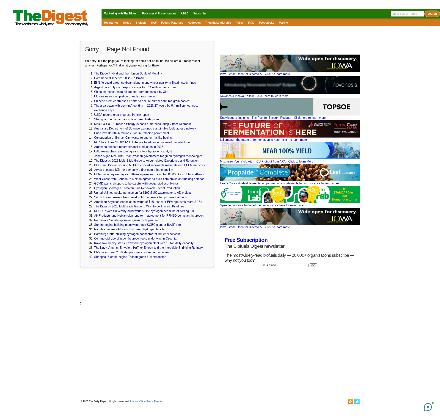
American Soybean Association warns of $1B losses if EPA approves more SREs (148, 202)
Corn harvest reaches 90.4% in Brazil (119, 78)
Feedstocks (266, 22)
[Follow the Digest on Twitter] (357, 401)
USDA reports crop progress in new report (121, 114)
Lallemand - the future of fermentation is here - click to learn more (263, 139)
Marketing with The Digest (121, 13)
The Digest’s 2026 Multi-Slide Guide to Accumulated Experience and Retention (146, 160)
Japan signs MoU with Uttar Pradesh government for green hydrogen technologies (148, 156)
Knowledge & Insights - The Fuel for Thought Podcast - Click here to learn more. (273, 117)
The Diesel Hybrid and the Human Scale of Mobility (128, 73)
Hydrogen (194, 22)
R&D (251, 22)
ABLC (185, 13)
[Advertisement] (220, 351)
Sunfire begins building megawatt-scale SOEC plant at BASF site (137, 224)
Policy (240, 22)
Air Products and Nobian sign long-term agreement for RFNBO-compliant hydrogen (149, 215)
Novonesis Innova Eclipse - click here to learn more (254, 96)
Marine (283, 22)
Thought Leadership (218, 22)
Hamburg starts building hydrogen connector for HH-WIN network (137, 234)
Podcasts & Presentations (159, 13)
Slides (127, 22)
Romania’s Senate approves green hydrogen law (126, 220)
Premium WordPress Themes (146, 401)
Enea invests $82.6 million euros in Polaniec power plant (131, 133)
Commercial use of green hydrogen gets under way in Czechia (135, 238)
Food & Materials (172, 22)
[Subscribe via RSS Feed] (350, 401)
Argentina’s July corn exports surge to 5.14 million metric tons (135, 87)
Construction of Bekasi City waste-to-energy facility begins (133, 137)
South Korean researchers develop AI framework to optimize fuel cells (140, 197)
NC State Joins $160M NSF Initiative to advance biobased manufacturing (142, 142)
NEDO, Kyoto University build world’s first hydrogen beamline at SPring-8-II (144, 211)
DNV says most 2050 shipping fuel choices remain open (131, 252)
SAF (154, 22)
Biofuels (141, 22)
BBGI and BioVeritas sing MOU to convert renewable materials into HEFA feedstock (150, 165)
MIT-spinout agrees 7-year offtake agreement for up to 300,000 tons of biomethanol (149, 174)
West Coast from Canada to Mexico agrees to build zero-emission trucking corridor (149, 179)
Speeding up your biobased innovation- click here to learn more (261, 205)
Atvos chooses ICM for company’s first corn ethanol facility (133, 169)
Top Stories (111, 22)
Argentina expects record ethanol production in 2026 (128, 147)
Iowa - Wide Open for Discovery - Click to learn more (255, 74)
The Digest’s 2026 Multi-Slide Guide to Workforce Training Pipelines (139, 206)
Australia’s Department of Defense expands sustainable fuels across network (145, 128)
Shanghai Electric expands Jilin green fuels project (127, 119)
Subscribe (199, 13)
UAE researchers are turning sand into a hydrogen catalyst (133, 151)
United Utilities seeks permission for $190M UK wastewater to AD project (142, 192)
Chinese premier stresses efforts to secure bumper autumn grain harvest (142, 101)
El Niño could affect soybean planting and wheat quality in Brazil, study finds (145, 82)
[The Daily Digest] (51, 27)
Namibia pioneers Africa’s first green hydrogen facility (129, 229)
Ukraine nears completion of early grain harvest (125, 96)
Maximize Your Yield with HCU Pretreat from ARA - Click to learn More (266, 161)
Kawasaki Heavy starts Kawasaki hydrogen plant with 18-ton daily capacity (144, 243)
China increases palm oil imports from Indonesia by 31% (131, 92)
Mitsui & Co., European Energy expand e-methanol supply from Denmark (142, 124)
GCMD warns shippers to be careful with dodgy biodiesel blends (136, 183)
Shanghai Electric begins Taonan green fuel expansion (130, 257)
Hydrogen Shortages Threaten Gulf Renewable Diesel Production (137, 188)
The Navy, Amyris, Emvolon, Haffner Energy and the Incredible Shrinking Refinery (148, 247)
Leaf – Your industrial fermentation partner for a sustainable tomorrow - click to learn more (279, 183)
